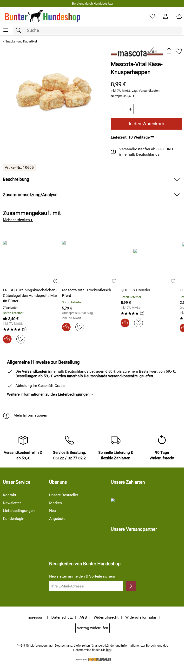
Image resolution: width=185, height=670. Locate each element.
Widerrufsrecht (106, 617)
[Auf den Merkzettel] (178, 51)
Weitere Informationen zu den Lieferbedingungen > (49, 394)
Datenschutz (62, 617)
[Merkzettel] (152, 16)
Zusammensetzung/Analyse (30, 194)
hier (108, 650)
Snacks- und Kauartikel (21, 41)
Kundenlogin (13, 518)
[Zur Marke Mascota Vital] (137, 52)
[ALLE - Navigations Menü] (5, 30)
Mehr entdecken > (18, 219)
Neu (52, 510)
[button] (169, 51)
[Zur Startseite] (43, 16)
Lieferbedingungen (19, 510)
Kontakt (9, 495)
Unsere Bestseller (63, 495)
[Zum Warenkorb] (179, 16)
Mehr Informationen (30, 415)
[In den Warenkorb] (7, 339)
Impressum (35, 617)
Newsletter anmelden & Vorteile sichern (82, 576)
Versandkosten (149, 90)
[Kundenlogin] (166, 16)
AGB (83, 617)
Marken (55, 503)
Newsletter (12, 503)
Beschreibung (16, 179)
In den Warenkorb (146, 123)
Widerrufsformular (140, 617)
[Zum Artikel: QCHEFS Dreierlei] (149, 259)
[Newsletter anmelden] (131, 586)
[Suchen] (19, 31)
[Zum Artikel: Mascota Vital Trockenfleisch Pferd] (90, 259)
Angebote (57, 518)
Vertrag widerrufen (92, 628)
